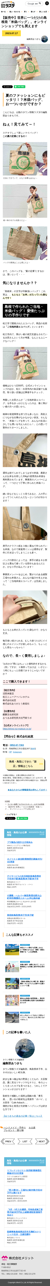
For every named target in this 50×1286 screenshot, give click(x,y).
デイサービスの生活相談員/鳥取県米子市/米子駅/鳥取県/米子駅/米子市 (24, 877)
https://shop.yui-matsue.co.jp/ (17, 729)
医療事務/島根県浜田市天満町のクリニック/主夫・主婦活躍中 (24, 1233)
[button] (25, 764)
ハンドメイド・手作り (15, 1127)
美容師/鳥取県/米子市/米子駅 (20, 915)
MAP (33, 748)
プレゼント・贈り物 (14, 1130)
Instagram (17, 752)
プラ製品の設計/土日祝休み (20, 842)
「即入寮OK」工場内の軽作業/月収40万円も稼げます (24, 1191)
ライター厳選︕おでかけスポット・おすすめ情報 (26, 804)
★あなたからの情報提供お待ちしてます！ (27, 790)
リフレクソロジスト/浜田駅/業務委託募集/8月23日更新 (24, 1171)
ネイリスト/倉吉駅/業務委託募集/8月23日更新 (24, 860)
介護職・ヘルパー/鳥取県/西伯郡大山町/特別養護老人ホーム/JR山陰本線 (24, 896)
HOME (7, 801)
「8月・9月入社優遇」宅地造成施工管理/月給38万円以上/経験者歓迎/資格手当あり (25, 1212)
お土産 (32, 1127)
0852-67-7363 (17, 745)
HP (10, 752)
